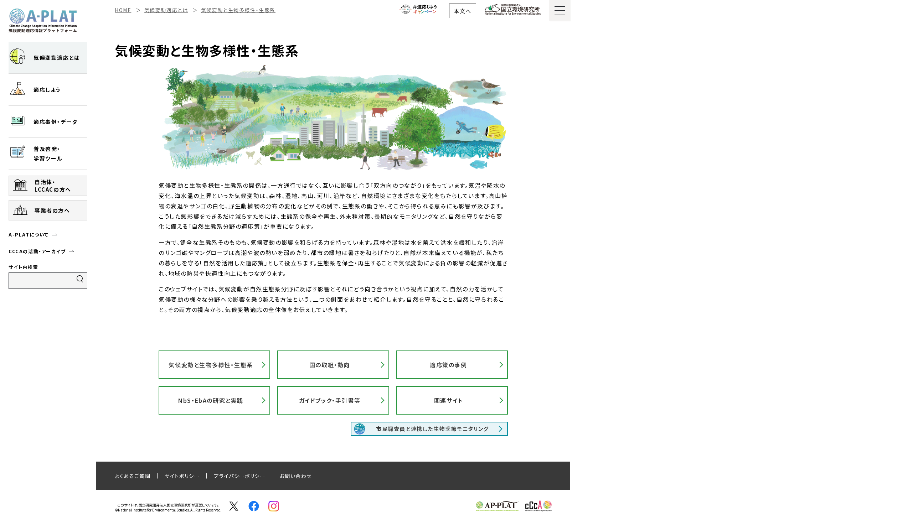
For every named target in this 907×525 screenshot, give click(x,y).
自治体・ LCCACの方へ (53, 185)
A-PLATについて (29, 234)
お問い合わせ (295, 475)
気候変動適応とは (57, 57)
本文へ (462, 11)
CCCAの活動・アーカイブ (37, 251)
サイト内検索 (23, 267)
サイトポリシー (182, 475)
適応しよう (47, 89)
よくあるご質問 (132, 475)
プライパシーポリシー (239, 475)
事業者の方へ (52, 210)
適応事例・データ (56, 121)
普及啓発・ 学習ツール (48, 153)
